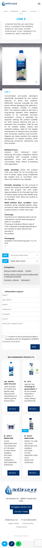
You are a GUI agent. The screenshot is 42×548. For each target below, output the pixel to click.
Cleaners (33, 11)
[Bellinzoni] (9, 3)
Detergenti (25, 280)
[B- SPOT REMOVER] (10, 423)
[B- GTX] (31, 369)
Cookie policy (21, 527)
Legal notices (13, 523)
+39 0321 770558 (21, 512)
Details (12, 409)
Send (34, 347)
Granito (28, 271)
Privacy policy (27, 523)
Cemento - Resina (11, 280)
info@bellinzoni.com (21, 507)
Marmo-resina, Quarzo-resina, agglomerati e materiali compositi (21, 275)
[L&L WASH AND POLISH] (10, 369)
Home (6, 11)
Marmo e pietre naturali (13, 271)
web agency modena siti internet (21, 536)
